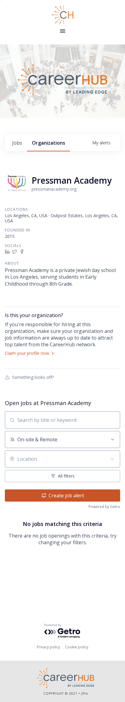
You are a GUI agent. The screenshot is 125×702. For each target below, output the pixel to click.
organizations (48, 142)
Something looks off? (33, 377)
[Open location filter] (112, 459)
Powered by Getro (104, 506)
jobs (17, 142)
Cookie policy (76, 647)
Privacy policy (48, 647)
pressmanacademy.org (54, 189)
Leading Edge (62, 14)
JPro (84, 693)
